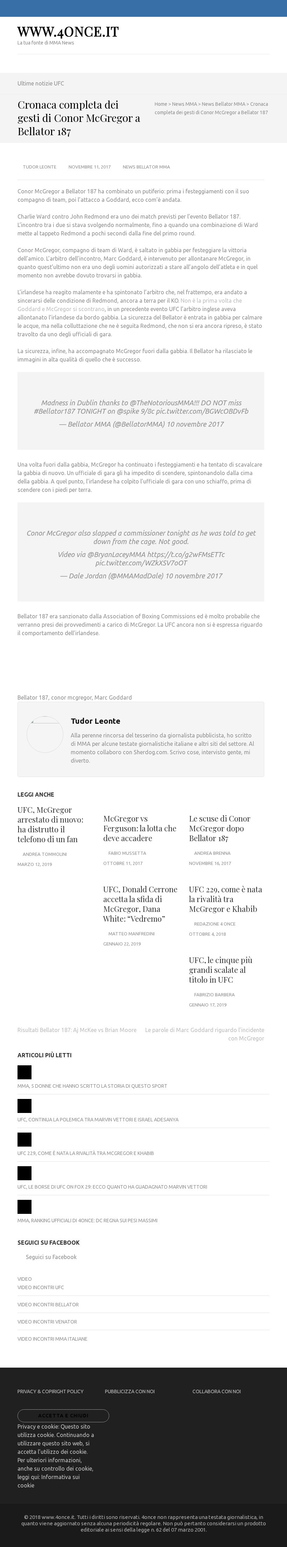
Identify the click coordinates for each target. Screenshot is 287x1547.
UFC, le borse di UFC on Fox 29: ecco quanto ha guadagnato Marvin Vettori (112, 1187)
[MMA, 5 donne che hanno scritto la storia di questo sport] (24, 1077)
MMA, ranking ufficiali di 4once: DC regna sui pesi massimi (88, 1220)
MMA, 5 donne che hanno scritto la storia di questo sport (92, 1086)
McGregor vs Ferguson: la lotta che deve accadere (139, 828)
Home (161, 104)
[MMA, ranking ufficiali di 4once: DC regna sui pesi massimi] (24, 1212)
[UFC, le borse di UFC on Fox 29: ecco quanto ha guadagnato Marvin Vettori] (24, 1178)
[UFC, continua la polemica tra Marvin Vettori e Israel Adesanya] (24, 1111)
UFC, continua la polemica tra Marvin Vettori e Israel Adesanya (98, 1119)
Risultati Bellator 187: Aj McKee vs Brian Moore (77, 1030)
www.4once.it (68, 31)
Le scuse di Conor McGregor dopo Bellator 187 (220, 828)
